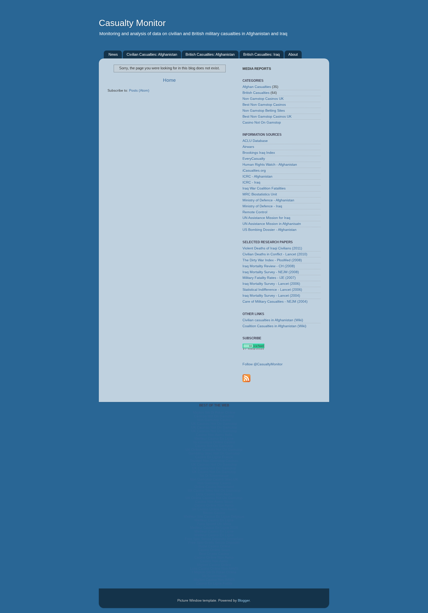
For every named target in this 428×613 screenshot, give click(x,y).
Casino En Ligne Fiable (214, 583)
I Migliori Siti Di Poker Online (214, 572)
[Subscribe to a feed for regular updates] (246, 378)
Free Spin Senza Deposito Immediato (214, 539)
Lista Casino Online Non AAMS (214, 568)
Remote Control (254, 212)
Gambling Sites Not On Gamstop (214, 453)
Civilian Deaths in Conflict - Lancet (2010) (274, 254)
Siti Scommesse (214, 576)
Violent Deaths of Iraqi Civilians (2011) (272, 248)
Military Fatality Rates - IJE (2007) (269, 278)
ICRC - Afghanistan (257, 176)
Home (169, 80)
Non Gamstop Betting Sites (263, 110)
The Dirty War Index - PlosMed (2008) (272, 260)
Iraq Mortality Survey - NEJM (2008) (270, 272)
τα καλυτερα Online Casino (214, 442)
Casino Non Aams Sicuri (214, 502)
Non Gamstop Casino (214, 420)
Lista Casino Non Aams (214, 494)
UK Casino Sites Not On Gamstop (214, 490)
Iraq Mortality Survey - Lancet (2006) (271, 284)
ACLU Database (255, 141)
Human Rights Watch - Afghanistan (269, 164)
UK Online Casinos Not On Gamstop (214, 450)
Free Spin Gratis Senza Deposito (214, 542)
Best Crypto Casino (214, 554)
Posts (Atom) (139, 90)
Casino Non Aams (214, 561)
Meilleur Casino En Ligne (214, 438)
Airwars (248, 147)
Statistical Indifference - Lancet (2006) (272, 290)
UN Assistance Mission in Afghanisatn (271, 224)
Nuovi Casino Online (214, 546)
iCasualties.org (254, 170)
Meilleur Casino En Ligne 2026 (214, 528)
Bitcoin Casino (214, 513)
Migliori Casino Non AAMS (214, 580)
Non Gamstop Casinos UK (263, 99)
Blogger (244, 600)
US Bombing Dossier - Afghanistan (269, 230)
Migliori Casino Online (214, 565)
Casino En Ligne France (214, 457)
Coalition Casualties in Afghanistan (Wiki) (274, 326)
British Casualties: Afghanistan (210, 54)
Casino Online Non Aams (214, 505)
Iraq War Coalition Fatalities (264, 188)
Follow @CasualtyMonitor (262, 364)
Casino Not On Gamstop (261, 122)
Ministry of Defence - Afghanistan (268, 200)
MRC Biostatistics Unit (259, 194)
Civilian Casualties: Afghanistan (152, 54)
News (113, 54)
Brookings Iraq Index (258, 153)
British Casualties (255, 93)
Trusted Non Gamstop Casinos (214, 461)
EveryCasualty (253, 158)
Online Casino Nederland (214, 487)
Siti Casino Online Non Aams (214, 509)
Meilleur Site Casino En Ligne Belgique (214, 516)
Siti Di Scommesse (214, 476)
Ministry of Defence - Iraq (262, 206)
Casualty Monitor (132, 23)
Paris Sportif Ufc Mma (214, 524)
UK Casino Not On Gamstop (214, 468)
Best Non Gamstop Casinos (264, 105)
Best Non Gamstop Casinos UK (267, 116)
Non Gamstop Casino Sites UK (214, 479)
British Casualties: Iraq (261, 54)
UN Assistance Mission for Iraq (266, 218)
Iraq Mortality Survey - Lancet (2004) (271, 295)
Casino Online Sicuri (214, 550)
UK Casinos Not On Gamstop (214, 424)
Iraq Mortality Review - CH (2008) (268, 266)
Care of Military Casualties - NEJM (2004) (275, 301)
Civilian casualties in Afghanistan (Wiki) (272, 320)
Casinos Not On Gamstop (214, 416)
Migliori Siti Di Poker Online (214, 412)
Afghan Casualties (256, 87)
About (293, 54)
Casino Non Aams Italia (214, 435)
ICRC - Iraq (251, 182)
